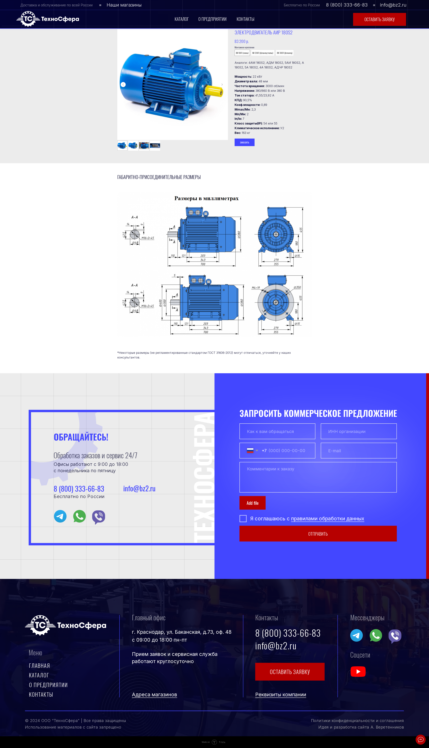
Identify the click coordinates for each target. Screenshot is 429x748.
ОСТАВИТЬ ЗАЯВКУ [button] (290, 672)
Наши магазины (124, 5)
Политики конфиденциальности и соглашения (357, 720)
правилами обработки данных (327, 518)
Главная (39, 665)
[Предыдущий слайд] (123, 84)
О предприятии (212, 19)
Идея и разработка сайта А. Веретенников (361, 727)
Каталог (182, 19)
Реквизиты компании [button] (280, 694)
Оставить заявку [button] (379, 19)
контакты (41, 694)
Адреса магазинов (154, 694)
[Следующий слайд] (222, 84)
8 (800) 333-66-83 (347, 5)
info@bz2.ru (393, 5)
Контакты (245, 19)
